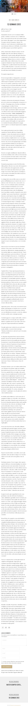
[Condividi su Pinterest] (9, 627)
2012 (10, 20)
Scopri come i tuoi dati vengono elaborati (11, 672)
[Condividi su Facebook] (2, 627)
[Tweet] (5, 627)
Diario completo (15, 20)
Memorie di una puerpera (16, 705)
